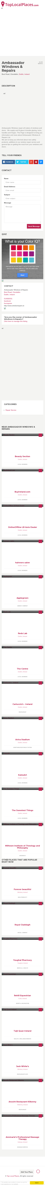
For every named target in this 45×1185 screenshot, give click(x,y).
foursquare (8, 303)
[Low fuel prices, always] (22, 576)
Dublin (21, 74)
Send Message (34, 226)
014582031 (8, 299)
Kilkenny (20, 1105)
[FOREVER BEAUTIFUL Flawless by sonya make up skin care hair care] (22, 867)
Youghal (20, 963)
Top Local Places (13, 1176)
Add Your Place (27, 1172)
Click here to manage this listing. (16, 321)
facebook (7, 301)
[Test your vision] (22, 259)
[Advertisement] (22, 32)
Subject (7, 195)
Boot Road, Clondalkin (12, 292)
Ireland (27, 74)
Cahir (20, 998)
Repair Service (11, 410)
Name (6, 178)
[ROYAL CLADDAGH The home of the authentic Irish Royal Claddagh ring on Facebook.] (22, 903)
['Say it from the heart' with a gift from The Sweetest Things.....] (22, 788)
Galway (20, 1142)
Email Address (9, 187)
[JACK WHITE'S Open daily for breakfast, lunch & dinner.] (22, 1044)
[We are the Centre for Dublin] (22, 647)
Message (7, 203)
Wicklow (19, 892)
